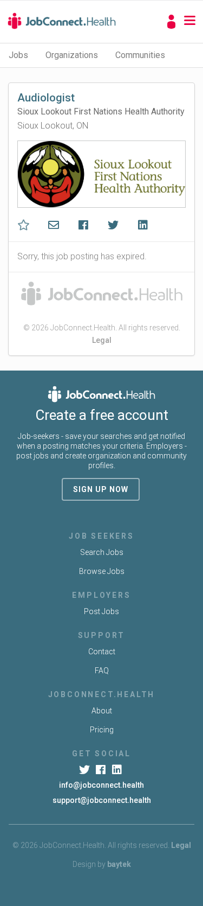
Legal (102, 340)
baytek (119, 864)
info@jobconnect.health (101, 785)
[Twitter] (85, 769)
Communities (140, 55)
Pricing (102, 729)
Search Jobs (101, 552)
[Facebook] (101, 769)
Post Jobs (101, 611)
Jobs (18, 55)
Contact (101, 651)
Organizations (71, 55)
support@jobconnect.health (102, 800)
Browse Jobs (102, 571)
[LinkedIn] (117, 769)
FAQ (102, 670)
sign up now (100, 489)
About (101, 710)
